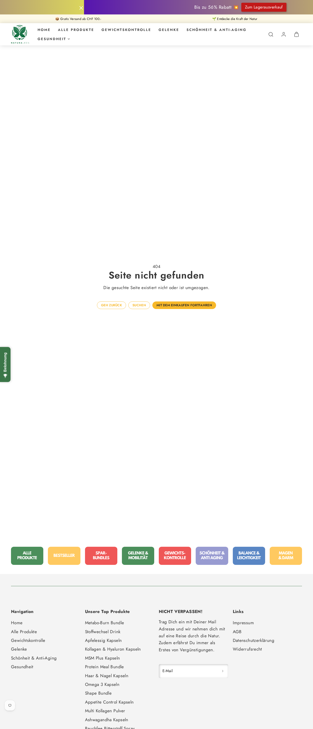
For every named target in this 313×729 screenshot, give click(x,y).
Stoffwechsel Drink (103, 632)
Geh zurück (111, 305)
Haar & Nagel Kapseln (107, 676)
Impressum (243, 623)
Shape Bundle (98, 693)
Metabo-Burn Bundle (104, 623)
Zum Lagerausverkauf (224, 7)
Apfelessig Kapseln (103, 640)
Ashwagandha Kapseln (106, 720)
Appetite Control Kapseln (109, 702)
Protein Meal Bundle (104, 667)
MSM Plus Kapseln (102, 658)
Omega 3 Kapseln (102, 684)
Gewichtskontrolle (126, 29)
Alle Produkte (76, 29)
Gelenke (169, 29)
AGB (237, 632)
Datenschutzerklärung (254, 640)
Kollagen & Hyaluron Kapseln (113, 649)
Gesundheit (52, 38)
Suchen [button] (139, 305)
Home (44, 29)
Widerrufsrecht (247, 649)
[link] (283, 34)
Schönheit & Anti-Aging (217, 29)
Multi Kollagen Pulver (105, 711)
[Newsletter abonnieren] (222, 671)
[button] (270, 34)
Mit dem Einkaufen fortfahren (184, 305)
